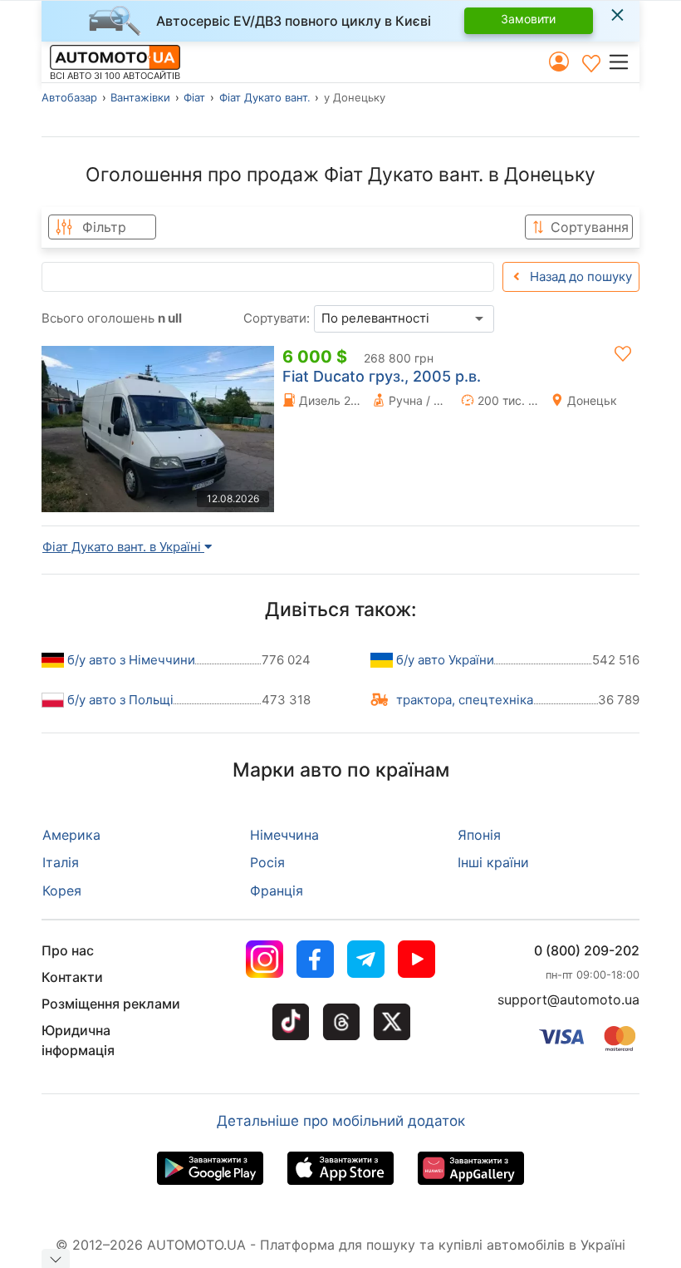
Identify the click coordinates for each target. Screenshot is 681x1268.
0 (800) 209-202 (586, 950)
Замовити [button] (528, 19)
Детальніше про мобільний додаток (341, 1121)
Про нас (68, 950)
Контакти (72, 977)
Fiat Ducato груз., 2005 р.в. (381, 376)
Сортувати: (276, 318)
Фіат (194, 97)
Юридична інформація (78, 1040)
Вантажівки (140, 97)
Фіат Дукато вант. (265, 97)
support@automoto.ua (568, 999)
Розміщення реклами (111, 1003)
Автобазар (69, 97)
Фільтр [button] (104, 227)
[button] (623, 61)
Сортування (590, 227)
